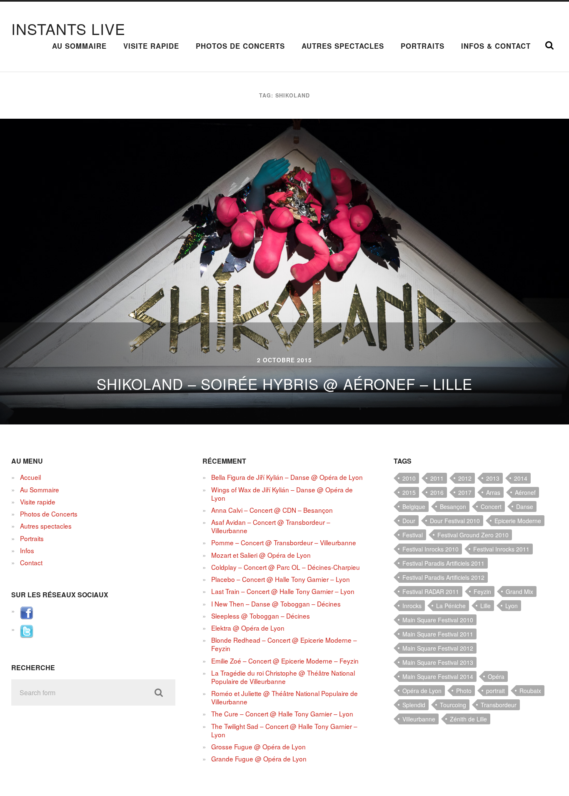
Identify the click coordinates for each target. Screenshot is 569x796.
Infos (27, 550)
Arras (493, 492)
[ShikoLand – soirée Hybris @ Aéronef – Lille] (284, 271)
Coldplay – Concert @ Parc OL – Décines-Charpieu (285, 566)
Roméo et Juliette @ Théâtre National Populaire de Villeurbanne (284, 697)
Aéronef (525, 492)
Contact (31, 562)
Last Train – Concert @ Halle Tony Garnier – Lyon (282, 591)
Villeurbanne (418, 719)
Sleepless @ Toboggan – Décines (260, 615)
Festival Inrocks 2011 (501, 549)
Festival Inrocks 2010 (430, 549)
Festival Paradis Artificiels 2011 (443, 563)
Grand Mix (519, 591)
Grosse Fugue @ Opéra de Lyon (258, 746)
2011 (437, 478)
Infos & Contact (496, 46)
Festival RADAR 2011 (430, 591)
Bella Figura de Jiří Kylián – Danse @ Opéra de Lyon (287, 477)
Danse (524, 506)
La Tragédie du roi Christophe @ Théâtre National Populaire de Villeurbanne (283, 677)
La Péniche (451, 605)
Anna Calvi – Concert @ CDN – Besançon (272, 509)
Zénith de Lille (468, 719)
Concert (491, 506)
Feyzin (482, 591)
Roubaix (530, 690)
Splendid (413, 705)
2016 (437, 492)
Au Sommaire (79, 46)
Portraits (422, 46)
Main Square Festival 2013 (437, 662)
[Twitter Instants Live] (26, 635)
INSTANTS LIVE (68, 28)
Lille (485, 605)
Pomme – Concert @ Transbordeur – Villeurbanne (283, 542)
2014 (520, 478)
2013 (492, 478)
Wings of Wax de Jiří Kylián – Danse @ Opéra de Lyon (282, 493)
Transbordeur (499, 705)
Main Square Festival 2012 (437, 648)
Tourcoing (453, 705)
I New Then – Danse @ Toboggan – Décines (276, 603)
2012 (465, 478)
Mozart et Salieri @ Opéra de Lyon (261, 554)
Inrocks (412, 605)
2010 (409, 478)
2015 (409, 492)
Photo (464, 690)
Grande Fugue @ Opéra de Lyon (259, 758)
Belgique (413, 506)
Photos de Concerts (240, 46)
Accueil (30, 477)
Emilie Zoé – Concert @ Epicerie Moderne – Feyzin (285, 660)
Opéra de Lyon (422, 690)
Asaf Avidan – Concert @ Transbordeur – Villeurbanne (270, 526)
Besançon (453, 506)
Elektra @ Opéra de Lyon (247, 627)
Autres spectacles (343, 46)
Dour (408, 521)
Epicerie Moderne (517, 521)
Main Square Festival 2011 (437, 634)
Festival (412, 535)
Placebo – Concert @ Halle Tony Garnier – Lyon (280, 579)
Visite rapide (151, 46)
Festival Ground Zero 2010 (473, 535)
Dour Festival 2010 (455, 521)
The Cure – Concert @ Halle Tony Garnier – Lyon (282, 713)
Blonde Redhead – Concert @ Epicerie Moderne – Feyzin (284, 644)
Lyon (511, 605)
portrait (495, 690)
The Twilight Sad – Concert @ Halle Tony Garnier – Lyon (284, 730)
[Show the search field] (549, 45)
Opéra (496, 676)
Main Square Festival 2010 (437, 620)
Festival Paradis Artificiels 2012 (443, 577)
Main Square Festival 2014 (437, 676)
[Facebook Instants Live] (26, 616)
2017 (465, 492)
